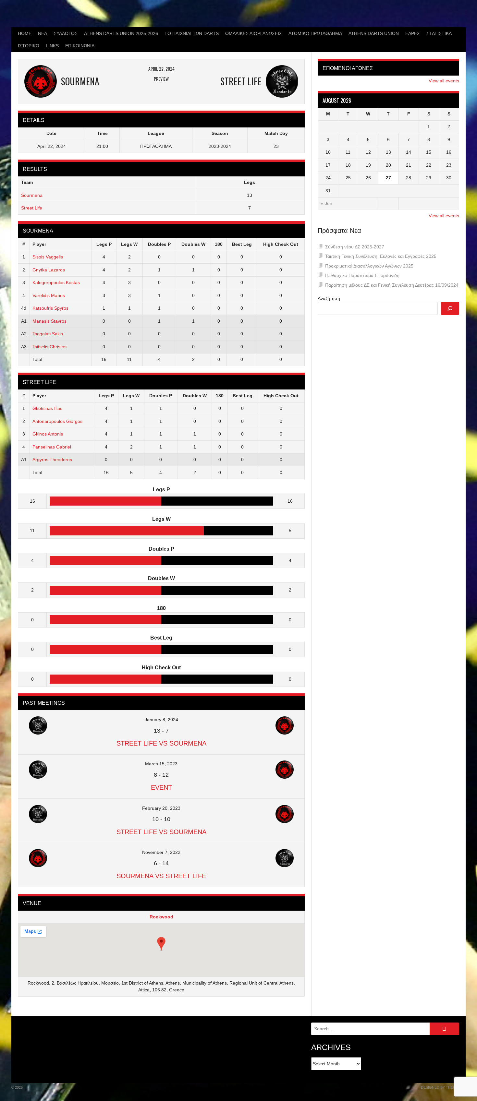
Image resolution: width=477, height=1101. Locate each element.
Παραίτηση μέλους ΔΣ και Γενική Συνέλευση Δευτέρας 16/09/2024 (392, 285)
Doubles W (193, 244)
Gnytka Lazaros (48, 269)
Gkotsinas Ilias (47, 408)
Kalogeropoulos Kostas (56, 282)
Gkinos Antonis (47, 434)
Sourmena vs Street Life (161, 876)
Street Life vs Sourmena (161, 743)
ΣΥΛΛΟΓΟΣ (66, 33)
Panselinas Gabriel (51, 446)
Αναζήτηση (329, 298)
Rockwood (161, 916)
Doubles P (159, 244)
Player (39, 244)
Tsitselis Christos (49, 346)
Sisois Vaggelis (47, 256)
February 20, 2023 (161, 808)
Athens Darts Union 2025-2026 (121, 33)
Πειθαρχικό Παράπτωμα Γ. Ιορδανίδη (362, 275)
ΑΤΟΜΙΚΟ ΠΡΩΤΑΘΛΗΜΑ (315, 33)
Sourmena (32, 195)
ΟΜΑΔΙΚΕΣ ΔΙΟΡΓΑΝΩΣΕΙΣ (253, 33)
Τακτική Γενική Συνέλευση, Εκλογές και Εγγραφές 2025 (380, 256)
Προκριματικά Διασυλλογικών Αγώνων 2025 (369, 266)
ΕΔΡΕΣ (412, 33)
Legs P (104, 244)
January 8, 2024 (161, 719)
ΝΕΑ (42, 33)
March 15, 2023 (161, 763)
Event (161, 787)
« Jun (326, 203)
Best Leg (242, 244)
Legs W (129, 244)
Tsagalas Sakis (47, 333)
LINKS (52, 45)
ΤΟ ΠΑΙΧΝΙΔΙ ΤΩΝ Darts (192, 33)
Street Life (31, 207)
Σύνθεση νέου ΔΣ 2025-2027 (354, 246)
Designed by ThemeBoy (443, 1087)
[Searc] (450, 308)
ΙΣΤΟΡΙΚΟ (28, 45)
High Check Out (280, 244)
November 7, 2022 (161, 852)
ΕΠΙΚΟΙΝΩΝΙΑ (79, 45)
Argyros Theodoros (52, 459)
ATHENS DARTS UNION (374, 33)
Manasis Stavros (49, 321)
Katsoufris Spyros (50, 308)
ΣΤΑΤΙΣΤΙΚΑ (439, 33)
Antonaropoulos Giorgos (57, 421)
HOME (24, 33)
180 (219, 244)
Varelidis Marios (48, 295)
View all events (444, 80)
